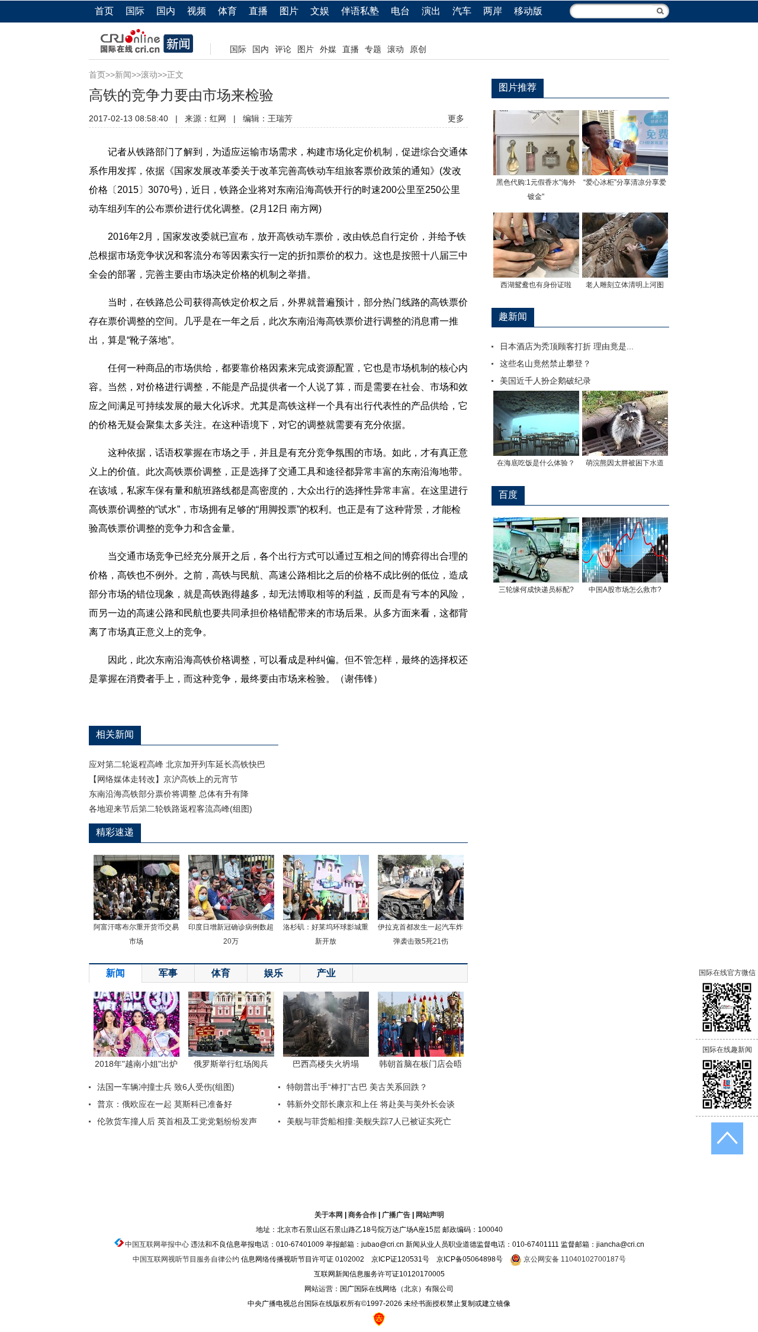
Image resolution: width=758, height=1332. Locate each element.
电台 (400, 11)
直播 (258, 11)
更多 (456, 118)
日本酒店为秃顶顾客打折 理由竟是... (567, 346)
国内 (165, 11)
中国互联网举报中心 (157, 1244)
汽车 (461, 11)
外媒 (328, 49)
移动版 (528, 11)
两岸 (492, 11)
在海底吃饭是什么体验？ (536, 463)
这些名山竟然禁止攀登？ (545, 363)
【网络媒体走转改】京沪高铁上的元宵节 (163, 779)
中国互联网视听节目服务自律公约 (186, 1259)
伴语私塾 (360, 11)
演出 (431, 11)
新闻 (123, 74)
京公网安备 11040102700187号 (574, 1259)
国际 (135, 11)
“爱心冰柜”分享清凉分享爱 (624, 182)
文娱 (319, 11)
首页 (104, 11)
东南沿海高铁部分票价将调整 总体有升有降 (169, 794)
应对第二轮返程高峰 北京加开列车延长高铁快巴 (177, 764)
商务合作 (362, 1215)
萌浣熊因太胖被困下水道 (625, 463)
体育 (227, 11)
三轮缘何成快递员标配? (536, 589)
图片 (289, 11)
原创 (418, 49)
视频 (196, 11)
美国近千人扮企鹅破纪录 (545, 380)
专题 (373, 49)
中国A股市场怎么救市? (625, 589)
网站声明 (430, 1215)
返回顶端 (727, 1138)
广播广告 (396, 1215)
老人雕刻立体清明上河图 (625, 285)
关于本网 (328, 1215)
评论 (283, 49)
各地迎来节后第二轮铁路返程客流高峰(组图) (170, 808)
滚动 (395, 49)
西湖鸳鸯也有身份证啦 (535, 285)
